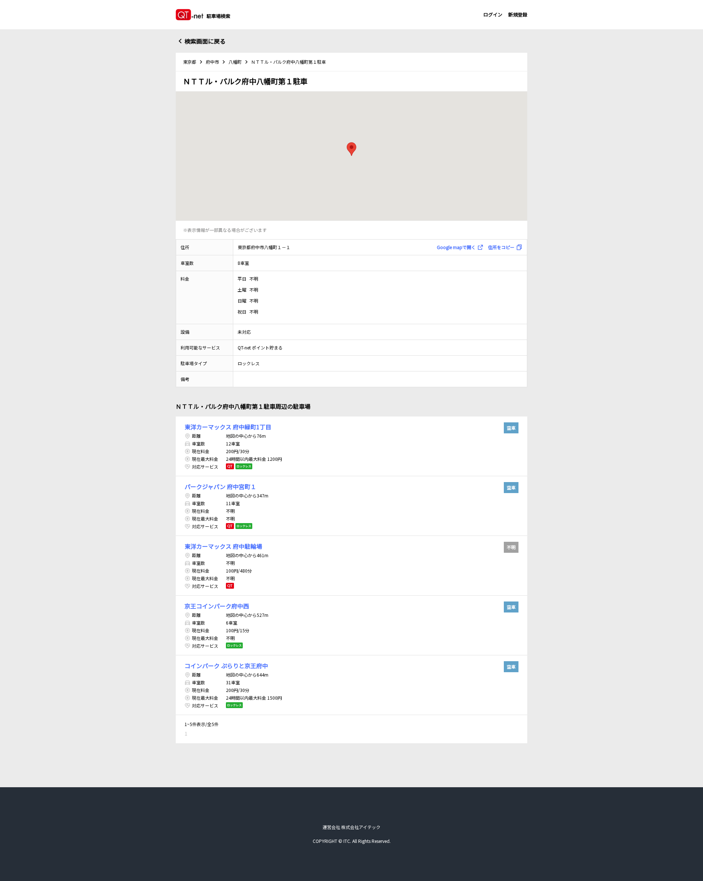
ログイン (492, 14)
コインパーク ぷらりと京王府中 (226, 665)
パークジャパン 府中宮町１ (220, 486)
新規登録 (517, 14)
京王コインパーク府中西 (217, 605)
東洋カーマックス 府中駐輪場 (223, 546)
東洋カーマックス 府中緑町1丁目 (228, 426)
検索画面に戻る (205, 41)
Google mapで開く (456, 247)
